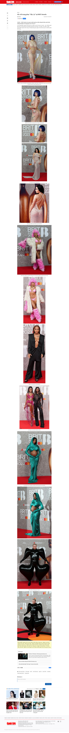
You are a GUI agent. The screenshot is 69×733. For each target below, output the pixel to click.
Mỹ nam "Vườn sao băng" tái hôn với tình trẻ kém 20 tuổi (25, 699)
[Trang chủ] (9, 4)
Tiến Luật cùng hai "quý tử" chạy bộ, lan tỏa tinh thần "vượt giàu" (38, 711)
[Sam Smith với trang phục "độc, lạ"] (34, 564)
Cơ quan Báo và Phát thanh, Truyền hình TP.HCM (25, 726)
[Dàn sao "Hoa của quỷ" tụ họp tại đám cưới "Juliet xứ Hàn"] (39, 694)
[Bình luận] (7, 18)
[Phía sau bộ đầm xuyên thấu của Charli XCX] (34, 203)
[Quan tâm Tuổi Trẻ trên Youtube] (58, 721)
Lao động (19, 4)
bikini (31, 671)
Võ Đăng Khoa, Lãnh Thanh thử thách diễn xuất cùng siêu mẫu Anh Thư (26, 711)
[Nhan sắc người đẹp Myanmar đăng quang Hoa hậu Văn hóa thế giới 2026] (12, 705)
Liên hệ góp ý (51, 723)
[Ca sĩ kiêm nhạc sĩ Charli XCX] (34, 162)
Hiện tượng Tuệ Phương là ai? (12, 698)
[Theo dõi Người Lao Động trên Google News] (20, 18)
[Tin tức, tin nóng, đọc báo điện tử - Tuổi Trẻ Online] (11, 1)
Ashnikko (48, 671)
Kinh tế (28, 4)
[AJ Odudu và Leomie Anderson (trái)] (34, 407)
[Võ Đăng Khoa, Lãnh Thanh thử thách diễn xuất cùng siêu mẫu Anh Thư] (26, 705)
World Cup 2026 (57, 4)
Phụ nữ (53, 4)
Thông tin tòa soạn (21, 725)
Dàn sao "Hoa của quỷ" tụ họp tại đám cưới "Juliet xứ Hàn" (39, 699)
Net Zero (25, 4)
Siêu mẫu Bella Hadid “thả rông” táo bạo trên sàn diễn (28, 664)
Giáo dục (34, 4)
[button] (7, 25)
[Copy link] (7, 15)
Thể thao (48, 4)
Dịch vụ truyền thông (39, 723)
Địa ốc (61, 4)
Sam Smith (44, 671)
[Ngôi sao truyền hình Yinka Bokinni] (34, 353)
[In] (7, 21)
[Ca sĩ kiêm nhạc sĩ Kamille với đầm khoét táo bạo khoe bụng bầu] (34, 457)
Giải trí (46, 4)
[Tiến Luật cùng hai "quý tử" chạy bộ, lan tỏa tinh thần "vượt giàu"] (39, 705)
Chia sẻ (24, 18)
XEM (44, 688)
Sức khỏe (31, 4)
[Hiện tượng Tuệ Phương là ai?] (12, 694)
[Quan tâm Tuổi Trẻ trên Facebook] (60, 721)
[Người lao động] (18, 2)
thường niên (27, 673)
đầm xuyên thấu (21, 671)
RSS (53, 723)
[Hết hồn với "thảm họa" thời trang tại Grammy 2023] (23, 656)
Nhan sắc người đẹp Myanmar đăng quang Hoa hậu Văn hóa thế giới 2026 (12, 711)
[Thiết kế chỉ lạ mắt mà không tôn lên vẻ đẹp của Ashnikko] (34, 104)
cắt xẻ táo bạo (35, 671)
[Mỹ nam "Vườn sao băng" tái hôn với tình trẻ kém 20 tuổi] (26, 694)
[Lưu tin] (7, 23)
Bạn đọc (22, 4)
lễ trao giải (27, 671)
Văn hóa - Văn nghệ (42, 4)
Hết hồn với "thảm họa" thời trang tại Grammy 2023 (37, 653)
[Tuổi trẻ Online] (11, 723)
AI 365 (51, 4)
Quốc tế (17, 4)
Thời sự (14, 4)
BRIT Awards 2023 (21, 673)
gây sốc (40, 671)
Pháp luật (37, 4)
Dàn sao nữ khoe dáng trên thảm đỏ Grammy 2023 (28, 661)
